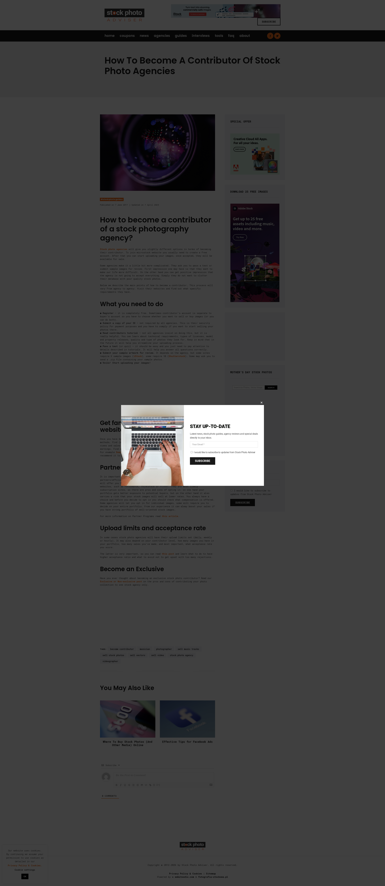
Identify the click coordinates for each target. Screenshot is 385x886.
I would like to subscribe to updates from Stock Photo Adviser (224, 452)
